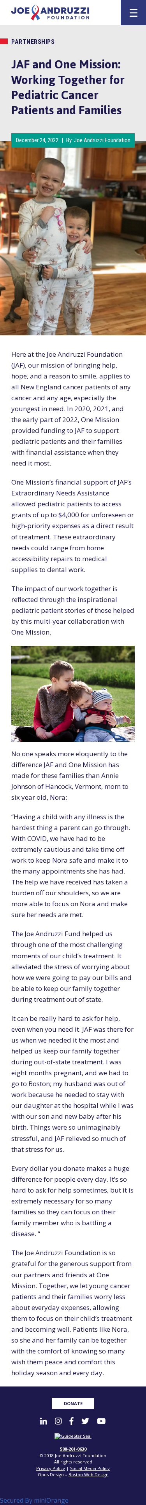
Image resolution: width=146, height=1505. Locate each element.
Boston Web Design (89, 1474)
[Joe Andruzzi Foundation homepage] (61, 13)
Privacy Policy (50, 1468)
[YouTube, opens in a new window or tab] (101, 1421)
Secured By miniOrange (34, 1500)
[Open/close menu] (133, 13)
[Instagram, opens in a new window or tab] (58, 1421)
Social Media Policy (90, 1468)
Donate (73, 1403)
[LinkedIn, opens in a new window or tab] (43, 1421)
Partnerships (33, 41)
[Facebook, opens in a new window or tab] (71, 1421)
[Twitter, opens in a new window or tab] (85, 1421)
